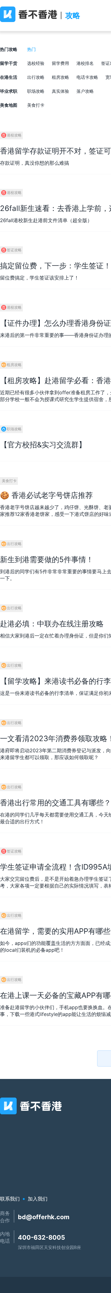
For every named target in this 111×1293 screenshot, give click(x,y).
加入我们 (37, 1199)
